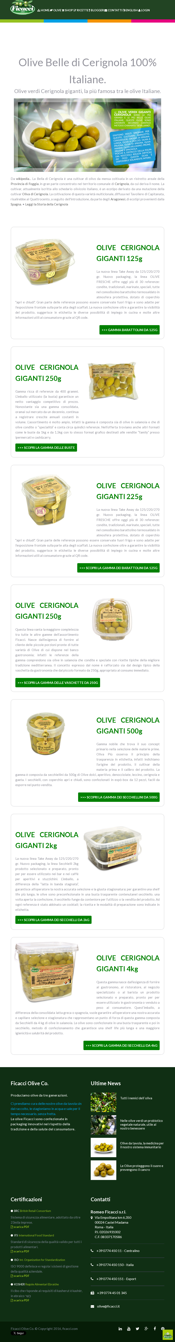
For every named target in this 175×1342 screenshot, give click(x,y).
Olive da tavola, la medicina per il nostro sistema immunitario (142, 1145)
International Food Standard (36, 1235)
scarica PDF (21, 1227)
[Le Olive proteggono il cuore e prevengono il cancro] (103, 1170)
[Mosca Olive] (103, 1102)
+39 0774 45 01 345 (112, 1293)
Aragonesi (118, 199)
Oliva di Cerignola (35, 194)
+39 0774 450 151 (110, 1279)
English (132, 10)
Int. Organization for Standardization (42, 1260)
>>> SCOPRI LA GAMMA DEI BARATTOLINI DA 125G (118, 568)
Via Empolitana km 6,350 (113, 1217)
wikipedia (22, 179)
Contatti (115, 10)
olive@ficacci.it (108, 1306)
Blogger (97, 10)
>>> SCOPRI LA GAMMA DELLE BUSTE (46, 447)
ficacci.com (70, 1329)
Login (145, 10)
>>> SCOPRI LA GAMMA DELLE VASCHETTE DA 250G (58, 683)
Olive (57, 10)
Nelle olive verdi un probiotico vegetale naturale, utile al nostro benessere (141, 1124)
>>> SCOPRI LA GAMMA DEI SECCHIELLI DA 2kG (53, 920)
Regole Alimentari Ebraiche (42, 1284)
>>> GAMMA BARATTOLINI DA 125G (130, 330)
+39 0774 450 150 (110, 1265)
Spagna (16, 204)
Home (44, 10)
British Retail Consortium (35, 1211)
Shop (69, 10)
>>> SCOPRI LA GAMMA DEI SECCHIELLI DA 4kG (122, 1045)
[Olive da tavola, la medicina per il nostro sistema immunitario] (103, 1147)
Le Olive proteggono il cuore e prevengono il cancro (141, 1167)
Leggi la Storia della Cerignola (46, 204)
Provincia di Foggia (25, 184)
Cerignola (122, 184)
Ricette (82, 10)
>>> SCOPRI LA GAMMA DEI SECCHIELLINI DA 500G (119, 797)
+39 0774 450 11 (109, 1251)
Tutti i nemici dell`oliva (136, 1098)
